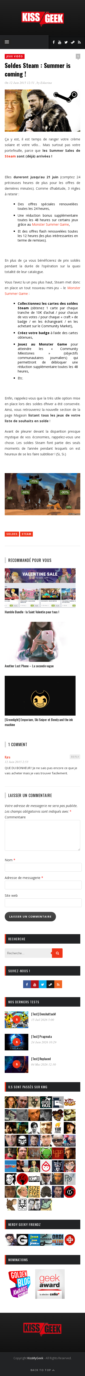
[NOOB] (34, 1183)
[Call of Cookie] (70, 1106)
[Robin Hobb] (11, 1196)
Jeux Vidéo (14, 56)
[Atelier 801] (46, 1106)
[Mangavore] (11, 1170)
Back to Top (41, 1370)
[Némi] (11, 1183)
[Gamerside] (22, 1244)
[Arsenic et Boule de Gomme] (34, 1106)
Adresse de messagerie (24, 877)
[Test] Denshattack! (43, 1013)
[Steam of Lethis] (46, 1196)
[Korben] (58, 1145)
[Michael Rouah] (46, 1170)
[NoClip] (22, 1183)
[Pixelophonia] (70, 1183)
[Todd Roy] (58, 1196)
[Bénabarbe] (58, 1106)
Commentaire (15, 817)
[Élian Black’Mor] (70, 1119)
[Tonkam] (70, 1196)
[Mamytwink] (70, 1157)
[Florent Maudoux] (22, 1132)
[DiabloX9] (46, 1119)
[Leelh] (34, 1157)
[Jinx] (22, 1145)
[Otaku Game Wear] (70, 1244)
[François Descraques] (34, 1132)
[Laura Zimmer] (11, 1157)
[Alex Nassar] (22, 1106)
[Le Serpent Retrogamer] (46, 1244)
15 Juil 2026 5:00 (42, 1019)
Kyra (7, 756)
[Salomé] (22, 1196)
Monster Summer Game (50, 224)
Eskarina (46, 83)
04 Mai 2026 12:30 (43, 1064)
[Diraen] (58, 1119)
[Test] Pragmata (41, 1036)
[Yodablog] (46, 1208)
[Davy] (34, 1119)
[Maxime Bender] (22, 1170)
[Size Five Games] (34, 1196)
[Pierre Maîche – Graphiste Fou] (11, 1244)
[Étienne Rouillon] (11, 1132)
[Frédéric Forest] (46, 1132)
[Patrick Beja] (58, 1183)
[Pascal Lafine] (46, 1183)
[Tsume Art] (22, 1208)
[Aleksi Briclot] (11, 1106)
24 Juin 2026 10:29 (43, 1042)
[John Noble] (34, 1145)
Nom (10, 860)
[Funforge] (58, 1132)
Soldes (11, 534)
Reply (75, 756)
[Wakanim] (34, 1208)
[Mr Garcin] (58, 1170)
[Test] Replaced (41, 1058)
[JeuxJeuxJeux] (34, 1244)
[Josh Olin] (46, 1145)
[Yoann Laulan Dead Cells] (70, 1145)
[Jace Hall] (11, 1145)
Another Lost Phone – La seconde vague (29, 665)
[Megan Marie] (34, 1170)
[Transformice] (11, 1208)
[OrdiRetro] (58, 1244)
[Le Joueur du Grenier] (22, 1157)
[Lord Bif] (58, 1157)
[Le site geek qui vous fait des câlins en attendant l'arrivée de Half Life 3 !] (42, 25)
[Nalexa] (70, 1170)
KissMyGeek (35, 1358)
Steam (10, 156)
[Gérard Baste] (70, 1132)
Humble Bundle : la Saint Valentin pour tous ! (32, 611)
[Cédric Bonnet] (22, 1119)
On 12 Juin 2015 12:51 (20, 83)
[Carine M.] (11, 1119)
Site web (11, 895)
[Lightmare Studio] (46, 1157)
